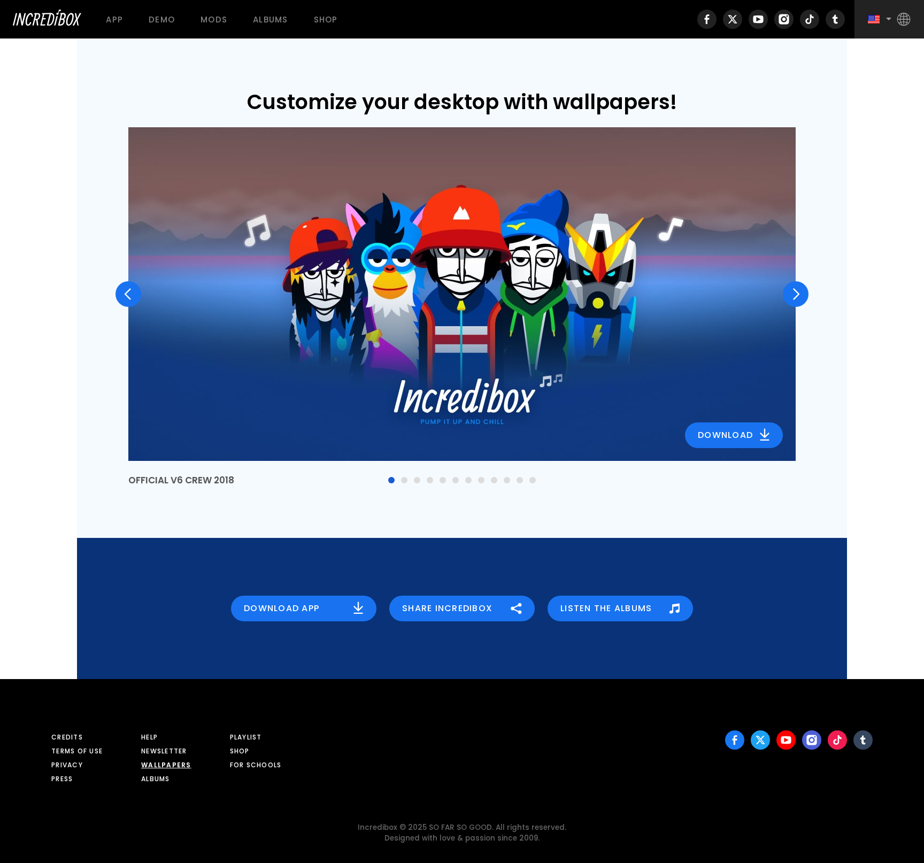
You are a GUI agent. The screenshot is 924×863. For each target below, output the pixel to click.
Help (149, 737)
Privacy (67, 764)
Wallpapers (166, 764)
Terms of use (77, 751)
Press (62, 778)
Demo (162, 19)
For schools (256, 764)
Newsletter (164, 751)
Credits (67, 737)
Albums (270, 19)
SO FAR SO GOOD (460, 827)
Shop (326, 19)
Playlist (246, 737)
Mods (214, 19)
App (114, 19)
